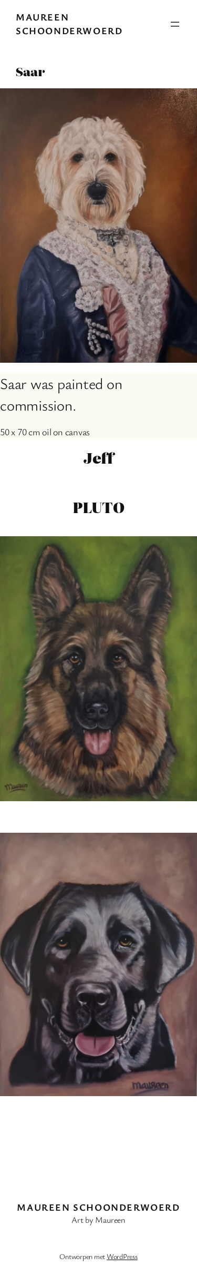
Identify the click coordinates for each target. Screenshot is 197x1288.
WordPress (122, 1256)
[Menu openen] (175, 24)
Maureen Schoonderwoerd (69, 24)
